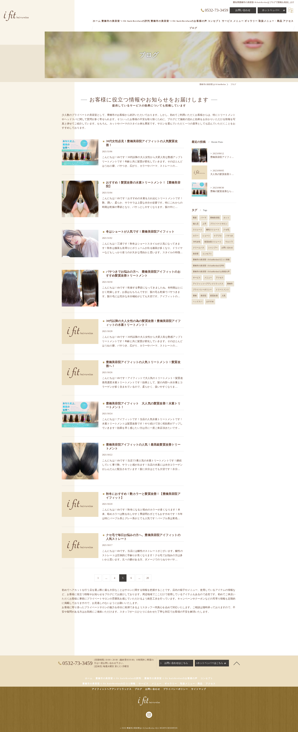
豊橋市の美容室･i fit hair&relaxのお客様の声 (211, 271)
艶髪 (195, 218)
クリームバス (198, 248)
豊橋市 (230, 284)
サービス (197, 278)
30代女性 (197, 242)
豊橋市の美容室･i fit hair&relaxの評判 (208, 266)
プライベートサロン (218, 224)
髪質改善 (214, 296)
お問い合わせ (242, 10)
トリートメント (222, 289)
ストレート (197, 230)
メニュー (208, 278)
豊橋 (195, 296)
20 (147, 578)
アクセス (220, 278)
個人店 (196, 224)
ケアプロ (217, 236)
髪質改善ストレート (212, 242)
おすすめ (210, 301)
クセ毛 (226, 230)
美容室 (196, 254)
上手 (204, 224)
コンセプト (207, 254)
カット (226, 218)
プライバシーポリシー (202, 289)
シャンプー (213, 248)
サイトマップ (198, 689)
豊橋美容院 (215, 218)
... (106, 578)
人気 (223, 296)
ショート (206, 236)
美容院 (203, 296)
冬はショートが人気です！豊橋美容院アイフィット (140, 231)
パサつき (229, 236)
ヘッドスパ (197, 301)
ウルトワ (229, 242)
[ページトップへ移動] (237, 663)
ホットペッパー (271, 10)
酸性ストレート (212, 230)
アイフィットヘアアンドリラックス (208, 284)
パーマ (203, 218)
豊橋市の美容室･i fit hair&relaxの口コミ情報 (211, 259)
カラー (196, 236)
